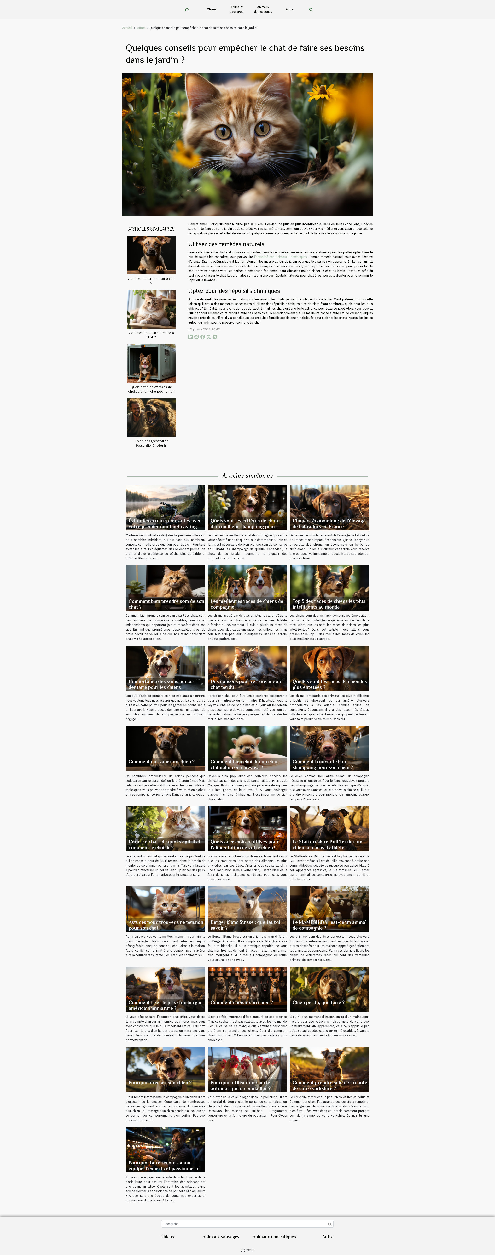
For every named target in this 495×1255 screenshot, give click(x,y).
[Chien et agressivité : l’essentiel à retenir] (151, 417)
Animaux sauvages (236, 9)
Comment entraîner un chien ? (162, 761)
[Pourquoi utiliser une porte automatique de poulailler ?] (247, 1069)
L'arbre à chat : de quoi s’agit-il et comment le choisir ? (165, 844)
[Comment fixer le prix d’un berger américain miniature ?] (165, 989)
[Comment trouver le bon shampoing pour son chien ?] (329, 748)
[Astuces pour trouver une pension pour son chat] (165, 909)
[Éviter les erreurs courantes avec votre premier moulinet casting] (165, 507)
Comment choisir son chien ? (242, 1002)
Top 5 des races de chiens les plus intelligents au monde (329, 604)
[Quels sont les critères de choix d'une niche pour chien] (151, 363)
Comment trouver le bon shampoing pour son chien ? (323, 764)
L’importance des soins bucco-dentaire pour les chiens (161, 684)
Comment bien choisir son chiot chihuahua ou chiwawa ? (245, 764)
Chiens (211, 9)
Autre (290, 9)
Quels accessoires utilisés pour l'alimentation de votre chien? (245, 844)
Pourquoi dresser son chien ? (160, 1082)
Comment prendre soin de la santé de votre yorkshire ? (330, 1085)
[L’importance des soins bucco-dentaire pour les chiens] (165, 668)
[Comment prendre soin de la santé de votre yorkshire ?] (329, 1069)
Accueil (127, 28)
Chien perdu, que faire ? (319, 1002)
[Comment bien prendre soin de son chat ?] (165, 588)
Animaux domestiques (263, 9)
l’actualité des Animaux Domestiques (280, 257)
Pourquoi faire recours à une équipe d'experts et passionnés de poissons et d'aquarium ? (165, 1168)
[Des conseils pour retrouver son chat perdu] (247, 668)
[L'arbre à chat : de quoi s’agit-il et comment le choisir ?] (165, 828)
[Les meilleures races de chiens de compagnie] (247, 588)
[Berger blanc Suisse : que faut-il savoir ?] (247, 909)
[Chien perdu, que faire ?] (329, 989)
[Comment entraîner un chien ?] (151, 255)
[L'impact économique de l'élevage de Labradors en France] (329, 507)
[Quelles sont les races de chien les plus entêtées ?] (329, 668)
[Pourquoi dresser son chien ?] (165, 1069)
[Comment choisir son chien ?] (247, 989)
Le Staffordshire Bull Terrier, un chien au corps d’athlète (327, 844)
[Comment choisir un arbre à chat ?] (151, 309)
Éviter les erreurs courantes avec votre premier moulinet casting (165, 523)
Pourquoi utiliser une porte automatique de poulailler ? (241, 1085)
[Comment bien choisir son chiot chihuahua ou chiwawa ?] (247, 748)
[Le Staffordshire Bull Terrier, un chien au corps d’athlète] (329, 828)
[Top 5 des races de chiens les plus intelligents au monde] (329, 588)
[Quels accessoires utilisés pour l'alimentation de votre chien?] (247, 828)
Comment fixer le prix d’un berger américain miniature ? (165, 1005)
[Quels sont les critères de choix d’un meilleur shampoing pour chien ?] (247, 507)
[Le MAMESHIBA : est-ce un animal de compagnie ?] (329, 909)
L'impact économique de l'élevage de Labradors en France (329, 523)
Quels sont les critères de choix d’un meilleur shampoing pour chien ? (245, 526)
